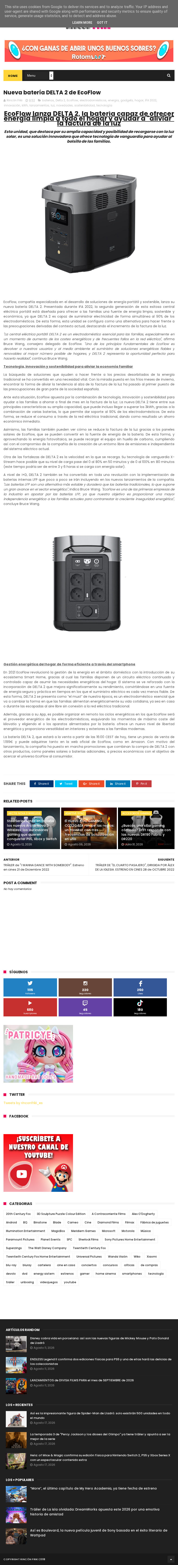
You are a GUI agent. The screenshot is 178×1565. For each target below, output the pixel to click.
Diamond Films (108, 1222)
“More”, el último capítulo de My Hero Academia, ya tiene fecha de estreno (93, 1488)
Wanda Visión (117, 1257)
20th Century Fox (18, 1214)
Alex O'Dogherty (143, 1214)
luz (53, 105)
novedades (64, 105)
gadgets (127, 100)
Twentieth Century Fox (89, 1248)
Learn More (82, 22)
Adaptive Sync (75, 813)
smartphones (132, 1274)
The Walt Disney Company (47, 1248)
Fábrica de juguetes (154, 1222)
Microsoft (108, 1231)
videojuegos (49, 1282)
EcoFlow (72, 100)
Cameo (72, 1222)
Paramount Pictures (20, 1239)
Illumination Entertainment (25, 1231)
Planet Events (50, 1239)
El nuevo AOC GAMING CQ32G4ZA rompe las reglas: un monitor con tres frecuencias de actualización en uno (89, 830)
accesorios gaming (136, 813)
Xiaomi (152, 1257)
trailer (10, 1282)
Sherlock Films (89, 1239)
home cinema (106, 1274)
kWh (25, 105)
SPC (69, 1239)
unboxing (27, 1282)
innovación (12, 105)
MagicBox (58, 1231)
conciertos (89, 1265)
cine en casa (66, 1265)
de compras (149, 1265)
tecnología (104, 105)
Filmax (129, 1222)
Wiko (137, 1257)
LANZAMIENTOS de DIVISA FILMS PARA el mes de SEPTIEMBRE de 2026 (82, 1380)
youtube (70, 1282)
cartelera (44, 1265)
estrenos (67, 1274)
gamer (84, 1274)
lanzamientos (39, 105)
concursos (110, 1265)
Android (11, 1222)
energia (113, 100)
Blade (57, 1222)
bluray (27, 1265)
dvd (24, 1274)
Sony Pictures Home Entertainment (130, 1239)
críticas (129, 1265)
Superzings (14, 1248)
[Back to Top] (171, 1559)
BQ (25, 1222)
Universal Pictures (89, 1257)
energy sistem (44, 1274)
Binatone (40, 1222)
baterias (48, 100)
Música (146, 1231)
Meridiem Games (83, 1231)
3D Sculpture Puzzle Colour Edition (61, 1214)
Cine (88, 1222)
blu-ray (11, 1265)
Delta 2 (60, 100)
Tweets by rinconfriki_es (23, 1103)
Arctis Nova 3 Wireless (24, 813)
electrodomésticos (93, 100)
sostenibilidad (84, 105)
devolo (11, 1274)
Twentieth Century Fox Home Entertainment (38, 1257)
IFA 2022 (150, 100)
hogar (139, 100)
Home (13, 76)
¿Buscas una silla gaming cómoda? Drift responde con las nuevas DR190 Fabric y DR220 (146, 832)
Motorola (128, 1231)
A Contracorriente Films (109, 1214)
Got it (102, 22)
